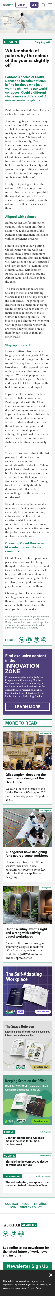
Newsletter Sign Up (27, 1266)
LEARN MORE (27, 706)
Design (10, 42)
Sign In (21, 4)
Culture (9, 1155)
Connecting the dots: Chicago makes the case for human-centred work (25, 1141)
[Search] (43, 5)
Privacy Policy (34, 1288)
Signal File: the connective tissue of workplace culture (27, 1163)
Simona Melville (45, 1155)
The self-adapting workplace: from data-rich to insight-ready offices (28, 1183)
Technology (12, 1176)
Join (34, 4)
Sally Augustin (43, 42)
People (8, 1131)
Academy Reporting (43, 1176)
